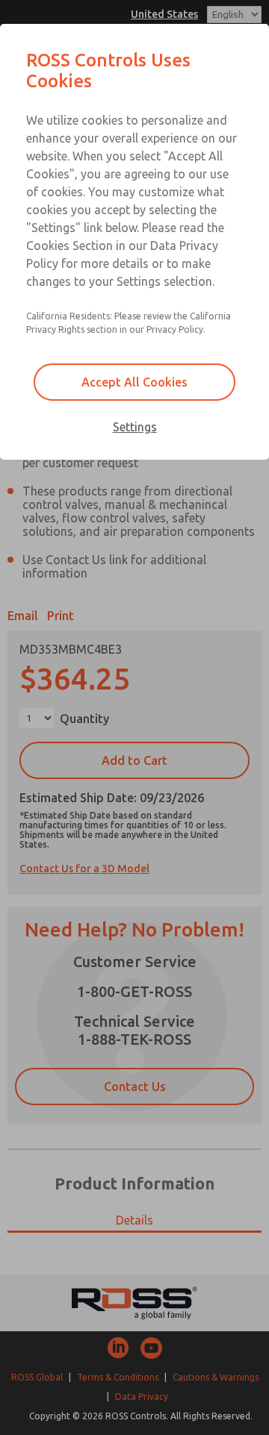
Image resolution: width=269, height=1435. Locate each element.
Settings (135, 427)
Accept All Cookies (134, 382)
